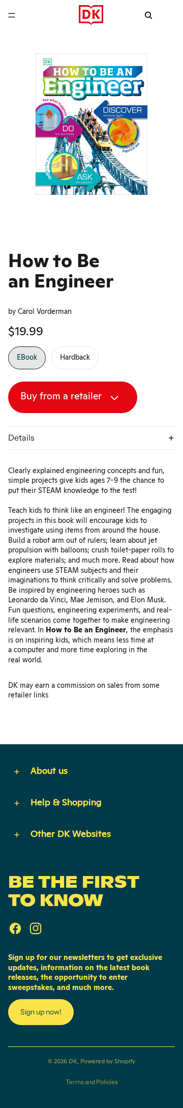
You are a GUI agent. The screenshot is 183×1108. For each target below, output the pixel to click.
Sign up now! (41, 1011)
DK (73, 1061)
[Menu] (11, 15)
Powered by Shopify (107, 1061)
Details (21, 437)
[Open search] (148, 15)
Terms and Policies (92, 1082)
